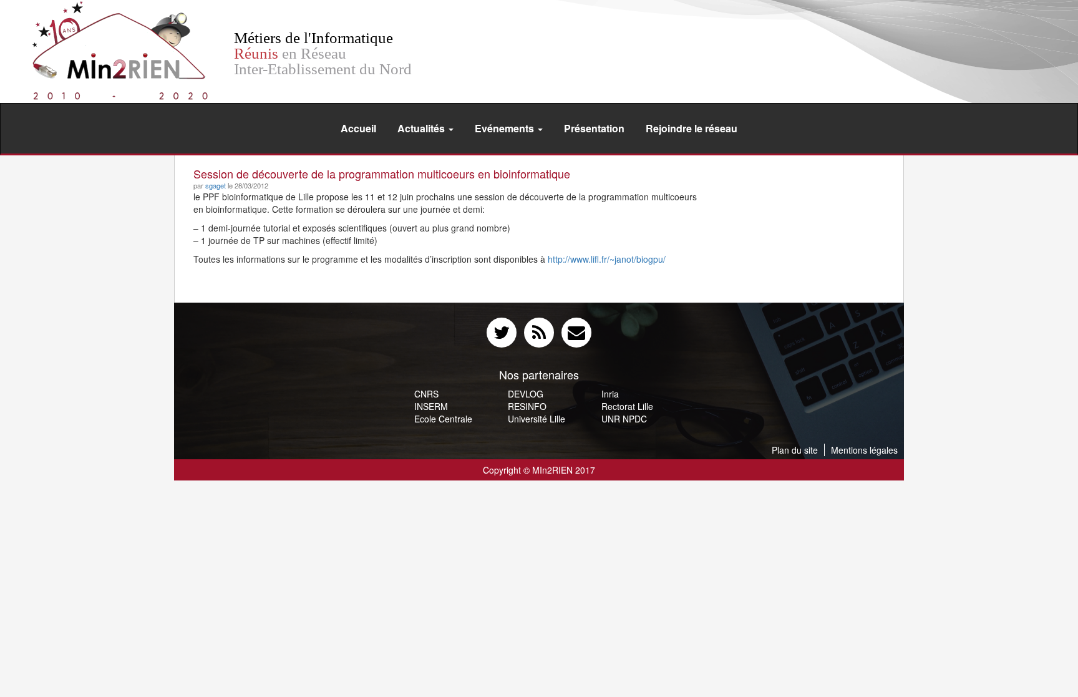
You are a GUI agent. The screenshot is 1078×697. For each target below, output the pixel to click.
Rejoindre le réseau (691, 128)
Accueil (358, 128)
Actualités (422, 128)
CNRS (426, 393)
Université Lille (536, 418)
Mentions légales (864, 450)
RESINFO (527, 406)
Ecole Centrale (443, 418)
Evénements (506, 128)
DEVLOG (525, 393)
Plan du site (795, 450)
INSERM (431, 406)
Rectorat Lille (627, 406)
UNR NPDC (624, 418)
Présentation (594, 128)
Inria (610, 393)
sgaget (215, 185)
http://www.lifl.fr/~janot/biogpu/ (607, 259)
